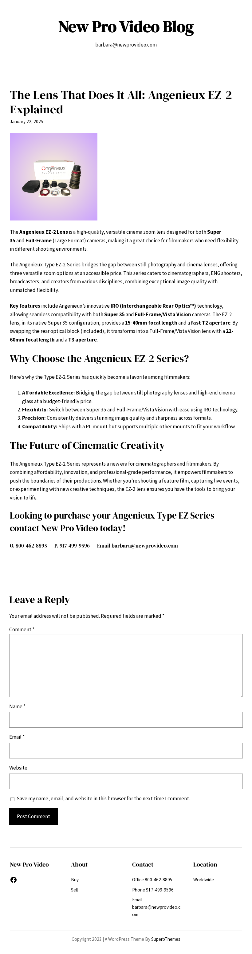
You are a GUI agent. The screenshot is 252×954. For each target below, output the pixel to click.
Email (17, 737)
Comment (21, 629)
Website (18, 767)
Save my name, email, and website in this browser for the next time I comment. (103, 798)
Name (17, 706)
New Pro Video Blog (126, 26)
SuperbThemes (165, 939)
